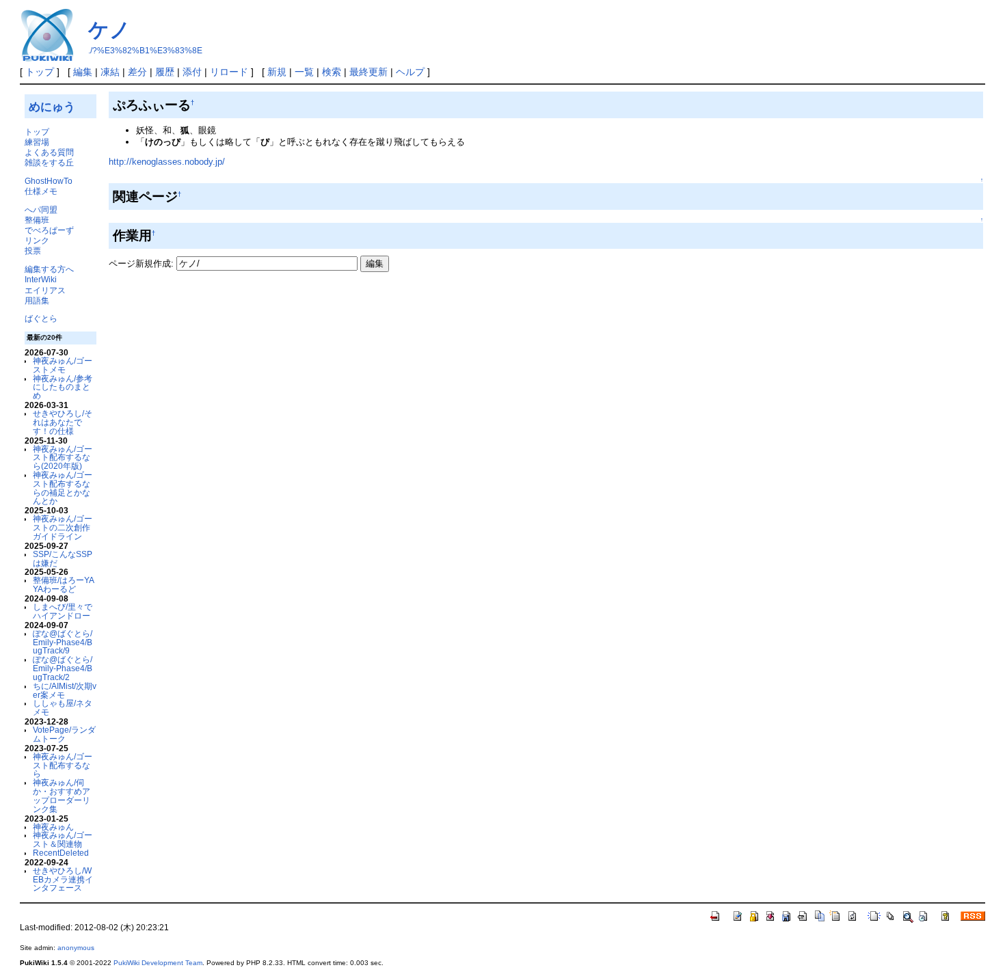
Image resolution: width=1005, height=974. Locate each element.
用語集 (37, 300)
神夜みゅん (53, 826)
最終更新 (368, 71)
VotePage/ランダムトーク (64, 734)
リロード (229, 71)
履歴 (164, 71)
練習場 (37, 141)
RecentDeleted (61, 852)
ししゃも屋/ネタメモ (62, 707)
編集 (82, 71)
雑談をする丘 (49, 162)
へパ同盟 (41, 209)
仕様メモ (41, 191)
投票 (33, 250)
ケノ (109, 29)
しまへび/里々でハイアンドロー (62, 611)
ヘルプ (410, 71)
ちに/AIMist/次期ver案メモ (64, 690)
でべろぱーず (49, 230)
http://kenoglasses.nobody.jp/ (167, 162)
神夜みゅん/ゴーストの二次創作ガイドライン (62, 527)
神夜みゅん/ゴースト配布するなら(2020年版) (62, 457)
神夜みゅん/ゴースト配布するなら (62, 765)
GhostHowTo (48, 180)
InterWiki (41, 279)
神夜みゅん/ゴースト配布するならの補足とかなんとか (62, 487)
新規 (276, 71)
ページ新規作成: (141, 263)
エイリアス (45, 290)
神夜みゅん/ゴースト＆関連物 (62, 839)
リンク (37, 240)
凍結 (110, 71)
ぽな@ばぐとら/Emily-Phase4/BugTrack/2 (62, 668)
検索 (331, 71)
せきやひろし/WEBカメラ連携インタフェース (63, 879)
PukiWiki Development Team (157, 962)
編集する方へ (49, 269)
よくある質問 (49, 152)
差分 (137, 71)
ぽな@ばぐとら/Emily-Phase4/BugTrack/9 (62, 642)
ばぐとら (41, 318)
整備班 (37, 219)
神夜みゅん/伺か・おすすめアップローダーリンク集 (61, 795)
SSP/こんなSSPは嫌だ (62, 558)
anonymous (75, 947)
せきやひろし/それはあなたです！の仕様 (62, 422)
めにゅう (52, 106)
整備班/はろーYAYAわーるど (63, 584)
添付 (192, 71)
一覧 (304, 71)
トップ (39, 71)
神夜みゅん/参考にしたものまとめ (62, 387)
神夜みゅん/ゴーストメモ (62, 365)
